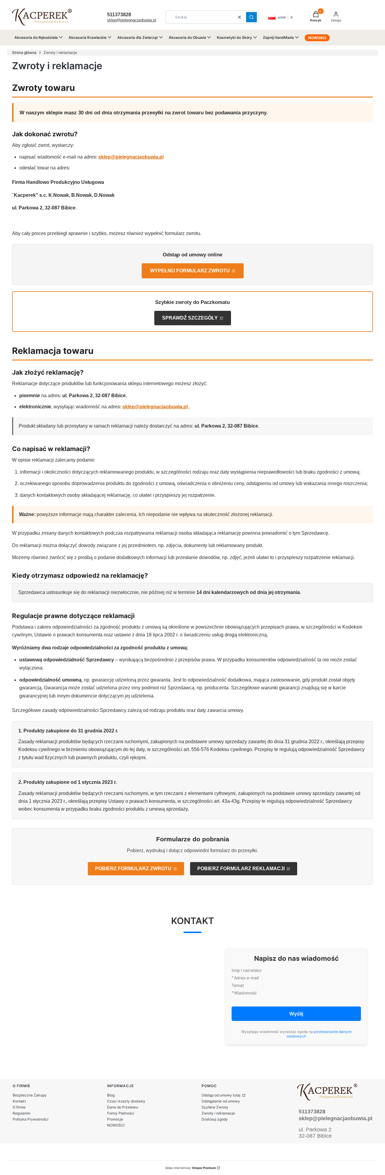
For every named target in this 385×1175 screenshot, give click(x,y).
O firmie (19, 1107)
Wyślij (296, 1014)
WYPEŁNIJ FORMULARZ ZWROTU (190, 270)
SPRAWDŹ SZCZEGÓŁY (190, 317)
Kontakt (19, 1101)
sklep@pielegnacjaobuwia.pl (131, 20)
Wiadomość (245, 992)
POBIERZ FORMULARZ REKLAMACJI (241, 868)
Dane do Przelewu (122, 1107)
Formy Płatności (120, 1113)
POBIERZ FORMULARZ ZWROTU (134, 868)
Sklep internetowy (190, 1168)
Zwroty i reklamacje (218, 1113)
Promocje (115, 1119)
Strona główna (24, 52)
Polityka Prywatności (30, 1119)
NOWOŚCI (116, 1125)
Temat (238, 985)
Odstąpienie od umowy (221, 1101)
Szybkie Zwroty (215, 1107)
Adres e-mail (246, 977)
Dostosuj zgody (215, 1119)
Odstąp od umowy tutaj (221, 1095)
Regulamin (21, 1113)
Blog (111, 1095)
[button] (251, 17)
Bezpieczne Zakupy (30, 1095)
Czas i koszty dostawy (126, 1101)
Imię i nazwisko (246, 970)
